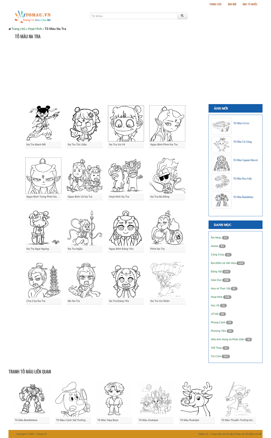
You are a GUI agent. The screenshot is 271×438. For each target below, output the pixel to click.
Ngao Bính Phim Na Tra (164, 144)
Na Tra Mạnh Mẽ (36, 144)
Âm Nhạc (216, 237)
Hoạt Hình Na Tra (119, 196)
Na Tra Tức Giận (77, 144)
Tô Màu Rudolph (189, 420)
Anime (215, 246)
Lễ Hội (215, 313)
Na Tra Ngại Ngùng (37, 248)
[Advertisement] (85, 72)
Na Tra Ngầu (75, 248)
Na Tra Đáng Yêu (119, 301)
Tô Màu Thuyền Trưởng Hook (238, 420)
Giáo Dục (216, 280)
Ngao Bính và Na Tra (80, 196)
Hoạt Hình (35, 29)
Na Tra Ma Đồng (159, 196)
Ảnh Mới (232, 4)
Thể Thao (217, 347)
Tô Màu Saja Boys (107, 420)
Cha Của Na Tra (35, 301)
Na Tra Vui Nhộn (160, 301)
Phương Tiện (219, 330)
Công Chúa (218, 254)
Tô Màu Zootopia (148, 420)
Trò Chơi (216, 356)
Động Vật (216, 271)
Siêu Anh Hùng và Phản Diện (228, 339)
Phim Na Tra (157, 248)
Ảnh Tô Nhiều (250, 4)
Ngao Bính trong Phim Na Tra (43, 196)
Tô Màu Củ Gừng (242, 141)
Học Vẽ (215, 305)
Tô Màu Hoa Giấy (242, 178)
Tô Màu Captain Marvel (245, 160)
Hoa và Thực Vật (221, 288)
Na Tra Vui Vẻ (117, 144)
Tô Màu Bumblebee (243, 196)
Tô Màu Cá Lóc (241, 123)
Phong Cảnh (218, 322)
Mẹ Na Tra (74, 301)
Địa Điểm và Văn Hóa (223, 263)
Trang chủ (215, 4)
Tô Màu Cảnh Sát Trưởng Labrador (76, 420)
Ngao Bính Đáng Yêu (121, 248)
